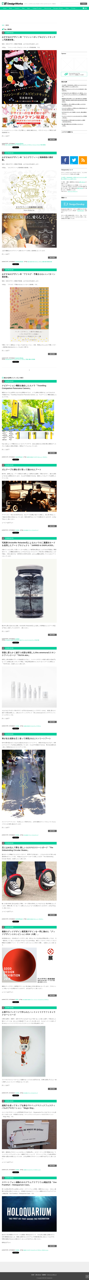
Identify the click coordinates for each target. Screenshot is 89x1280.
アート (30, 530)
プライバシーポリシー (72, 191)
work (21, 640)
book (6, 144)
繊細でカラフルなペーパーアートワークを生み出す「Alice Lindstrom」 (74, 90)
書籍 (30, 359)
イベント (36, 999)
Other (67, 8)
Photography (16, 640)
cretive (26, 1092)
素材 (46, 261)
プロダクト (45, 456)
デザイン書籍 (41, 261)
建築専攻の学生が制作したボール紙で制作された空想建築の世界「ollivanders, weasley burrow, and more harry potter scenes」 (74, 100)
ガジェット (39, 456)
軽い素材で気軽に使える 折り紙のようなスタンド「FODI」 (72, 125)
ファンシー (34, 144)
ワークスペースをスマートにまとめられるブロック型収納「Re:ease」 (74, 117)
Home (5, 8)
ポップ (38, 144)
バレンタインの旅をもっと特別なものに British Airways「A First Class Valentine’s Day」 (74, 109)
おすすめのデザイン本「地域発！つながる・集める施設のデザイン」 (74, 113)
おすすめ (7, 359)
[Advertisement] (44, 16)
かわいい (11, 359)
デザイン (30, 144)
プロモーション (37, 1169)
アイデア (35, 456)
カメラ (26, 640)
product (31, 456)
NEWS (17, 999)
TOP (3, 25)
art (24, 530)
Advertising (47, 8)
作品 (36, 640)
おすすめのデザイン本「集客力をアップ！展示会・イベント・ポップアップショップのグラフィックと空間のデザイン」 (74, 95)
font (33, 261)
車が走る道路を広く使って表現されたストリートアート (26, 738)
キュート (19, 359)
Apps (28, 8)
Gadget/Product (37, 8)
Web (23, 8)
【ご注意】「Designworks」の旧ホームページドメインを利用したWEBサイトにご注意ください (74, 86)
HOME (32, 1274)
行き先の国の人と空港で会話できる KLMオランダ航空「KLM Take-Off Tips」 (73, 121)
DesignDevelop (80, 210)
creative (9, 144)
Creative (17, 8)
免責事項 (44, 1274)
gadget (28, 456)
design (12, 144)
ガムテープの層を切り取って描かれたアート (21, 469)
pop (20, 144)
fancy (15, 144)
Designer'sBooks (58, 8)
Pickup (73, 8)
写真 (41, 144)
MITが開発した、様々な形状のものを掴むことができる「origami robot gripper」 (74, 105)
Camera (8, 640)
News (10, 8)
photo (18, 144)
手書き (27, 359)
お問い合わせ (82, 182)
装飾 (51, 261)
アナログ (15, 359)
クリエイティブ (24, 144)
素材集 (44, 144)
